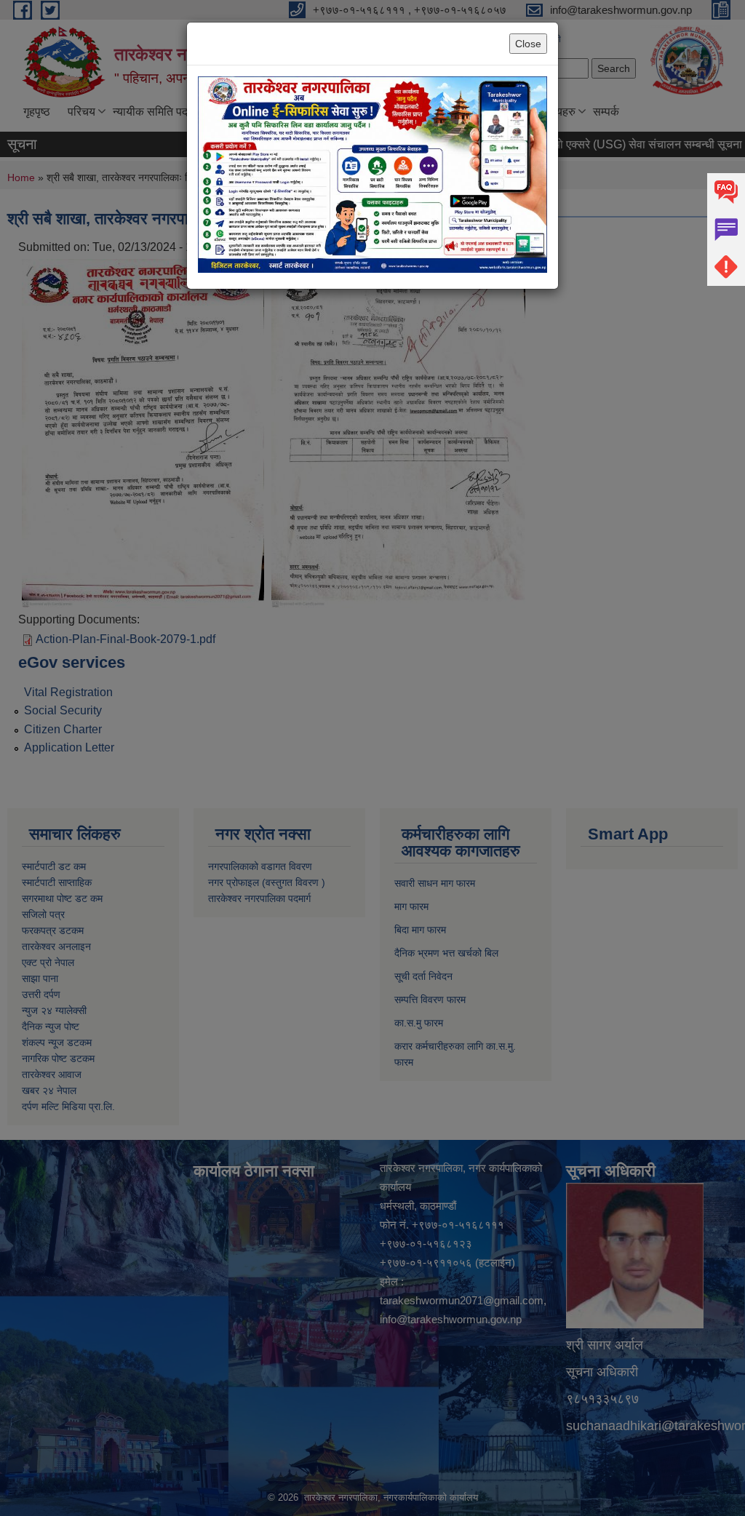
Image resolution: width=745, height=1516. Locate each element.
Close (528, 43)
